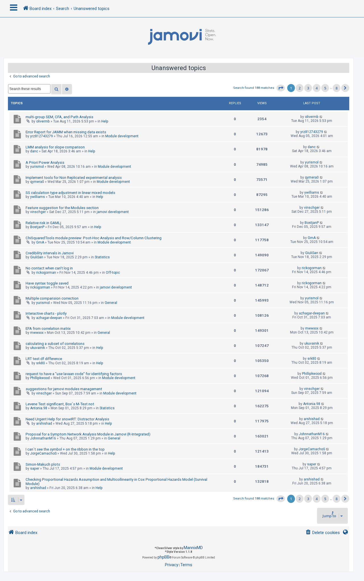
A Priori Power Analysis (45, 162)
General (111, 303)
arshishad (44, 423)
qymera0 (37, 182)
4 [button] (317, 88)
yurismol (37, 167)
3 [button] (308, 88)
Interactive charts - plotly (46, 313)
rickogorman (46, 273)
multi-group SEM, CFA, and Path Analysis (59, 117)
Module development (121, 136)
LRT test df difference (44, 359)
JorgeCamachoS (43, 453)
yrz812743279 (41, 136)
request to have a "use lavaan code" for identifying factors (74, 374)
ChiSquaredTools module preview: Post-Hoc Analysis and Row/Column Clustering (94, 238)
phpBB (163, 557)
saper (34, 468)
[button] (280, 88)
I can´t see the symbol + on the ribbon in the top (65, 449)
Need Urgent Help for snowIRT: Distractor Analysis (67, 419)
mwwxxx (37, 333)
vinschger (38, 212)
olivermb (43, 121)
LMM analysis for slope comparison (55, 147)
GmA (40, 242)
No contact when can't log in (49, 268)
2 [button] (300, 88)
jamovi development (113, 212)
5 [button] (325, 88)
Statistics (102, 257)
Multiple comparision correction (52, 298)
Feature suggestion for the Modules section (62, 208)
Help (104, 121)
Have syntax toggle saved (47, 283)
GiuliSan (36, 257)
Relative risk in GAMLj (43, 223)
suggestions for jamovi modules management (64, 389)
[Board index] (182, 37)
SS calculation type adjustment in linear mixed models (70, 193)
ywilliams (37, 197)
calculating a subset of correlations (55, 343)
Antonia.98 (38, 408)
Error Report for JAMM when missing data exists (66, 132)
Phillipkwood (40, 378)
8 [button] (337, 88)
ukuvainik (37, 348)
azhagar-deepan (49, 318)
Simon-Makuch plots (43, 464)
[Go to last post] (321, 117)
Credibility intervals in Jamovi (50, 253)
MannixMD (193, 547)
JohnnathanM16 (43, 438)
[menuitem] (322, 532)
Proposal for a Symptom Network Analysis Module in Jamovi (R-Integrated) (88, 434)
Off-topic (113, 273)
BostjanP (37, 227)
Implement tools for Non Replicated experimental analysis (74, 177)
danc (34, 151)
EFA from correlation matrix (48, 328)
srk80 (40, 363)
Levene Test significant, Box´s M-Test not (60, 404)
